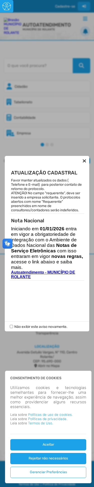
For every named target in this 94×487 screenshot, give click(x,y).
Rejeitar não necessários (48, 458)
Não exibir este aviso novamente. (40, 327)
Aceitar (48, 444)
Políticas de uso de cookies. (50, 415)
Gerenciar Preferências (48, 472)
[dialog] (48, 427)
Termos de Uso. (40, 423)
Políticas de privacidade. (47, 419)
